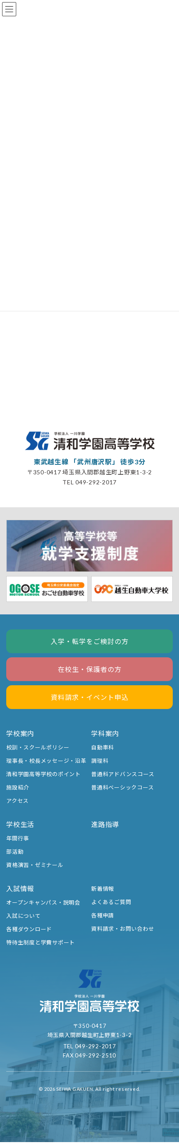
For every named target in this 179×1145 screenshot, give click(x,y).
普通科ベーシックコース (122, 787)
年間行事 (17, 838)
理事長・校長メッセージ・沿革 (46, 760)
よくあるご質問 (111, 902)
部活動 (14, 851)
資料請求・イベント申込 (90, 697)
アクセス (17, 800)
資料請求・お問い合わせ (122, 928)
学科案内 (105, 733)
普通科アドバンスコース (122, 774)
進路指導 (105, 824)
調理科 (99, 760)
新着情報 (102, 888)
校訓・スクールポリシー (37, 747)
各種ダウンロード (29, 929)
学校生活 (20, 824)
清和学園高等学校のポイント (43, 774)
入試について (23, 915)
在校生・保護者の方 (90, 669)
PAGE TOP (165, 1104)
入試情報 (20, 888)
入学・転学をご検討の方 (90, 641)
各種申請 (102, 915)
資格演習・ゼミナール (35, 865)
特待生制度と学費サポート (40, 942)
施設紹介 (17, 787)
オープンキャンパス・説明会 (43, 902)
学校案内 (20, 733)
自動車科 (102, 747)
